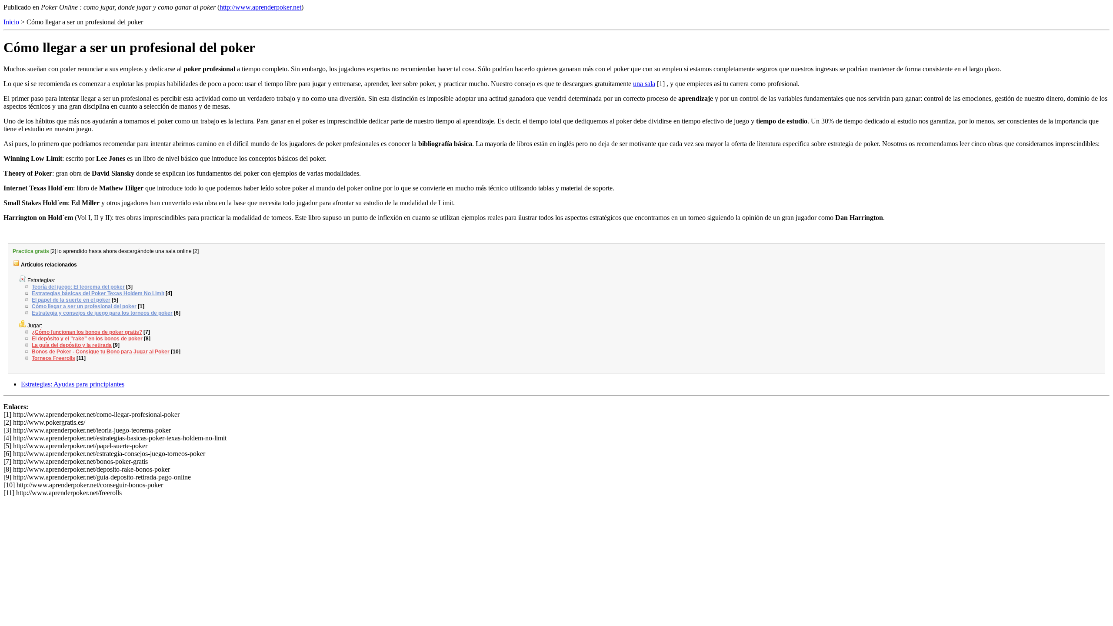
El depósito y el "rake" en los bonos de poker (87, 339)
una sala (644, 83)
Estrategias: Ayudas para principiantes (72, 384)
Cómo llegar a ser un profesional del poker (84, 306)
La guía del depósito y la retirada (72, 345)
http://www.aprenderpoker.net (260, 7)
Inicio (11, 22)
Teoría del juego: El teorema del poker (78, 287)
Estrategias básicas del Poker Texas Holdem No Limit (98, 293)
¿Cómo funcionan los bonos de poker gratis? (87, 332)
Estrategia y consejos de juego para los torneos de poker (102, 313)
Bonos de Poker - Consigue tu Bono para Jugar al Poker (101, 352)
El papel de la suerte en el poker (71, 300)
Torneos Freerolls (53, 358)
